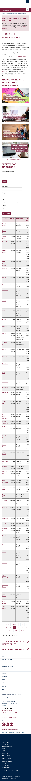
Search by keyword (8, 171)
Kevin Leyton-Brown (4, 263)
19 (23, 624)
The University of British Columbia (11, 3)
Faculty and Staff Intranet (10, 717)
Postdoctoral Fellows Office (10, 712)
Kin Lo (4, 552)
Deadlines (4, 676)
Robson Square (6, 767)
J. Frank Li (5, 290)
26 (27, 627)
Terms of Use (17, 776)
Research (22, 732)
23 (15, 627)
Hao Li (4, 277)
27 (10, 630)
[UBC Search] (27, 2)
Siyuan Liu (5, 518)
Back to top (5, 732)
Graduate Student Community (11, 715)
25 (23, 627)
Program (4, 193)
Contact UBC (5, 744)
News (3, 748)
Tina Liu (4, 523)
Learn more (22, 57)
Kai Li (3, 310)
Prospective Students (13, 13)
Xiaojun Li (4, 356)
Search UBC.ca (6, 755)
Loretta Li (4, 326)
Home (3, 656)
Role (3, 199)
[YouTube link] (11, 724)
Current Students (6, 663)
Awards (3, 669)
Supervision (5, 673)
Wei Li (3, 349)
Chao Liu (4, 500)
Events (3, 750)
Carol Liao (5, 387)
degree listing (5, 71)
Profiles (17, 732)
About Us (4, 686)
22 (11, 627)
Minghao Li (5, 333)
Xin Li (3, 373)
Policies (4, 683)
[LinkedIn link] (7, 724)
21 (7, 627)
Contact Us (4, 705)
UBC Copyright (5, 778)
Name (4, 218)
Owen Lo (4, 563)
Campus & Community (7, 666)
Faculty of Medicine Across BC (10, 770)
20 (27, 624)
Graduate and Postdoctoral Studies (15, 695)
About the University (7, 746)
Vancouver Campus (7, 761)
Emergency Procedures (7, 776)
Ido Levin (4, 241)
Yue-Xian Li (5, 382)
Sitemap (12, 732)
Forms (3, 679)
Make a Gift (5, 753)
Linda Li (4, 319)
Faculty (19, 218)
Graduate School (5, 13)
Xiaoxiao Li (5, 364)
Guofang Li (5, 268)
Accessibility (13, 778)
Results (4, 205)
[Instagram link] (3, 724)
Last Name (5, 186)
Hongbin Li (5, 284)
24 (19, 627)
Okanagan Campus (7, 763)
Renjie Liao (5, 392)
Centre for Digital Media (8, 769)
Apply (3, 689)
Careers (4, 752)
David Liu (4, 507)
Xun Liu (4, 535)
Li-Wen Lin (5, 466)
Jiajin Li (4, 301)
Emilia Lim (5, 426)
